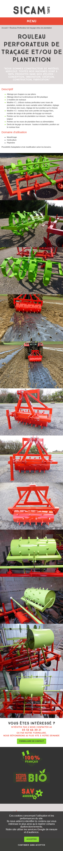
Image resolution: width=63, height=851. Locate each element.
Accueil (5, 28)
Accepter (31, 839)
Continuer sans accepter (31, 845)
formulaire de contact (31, 741)
